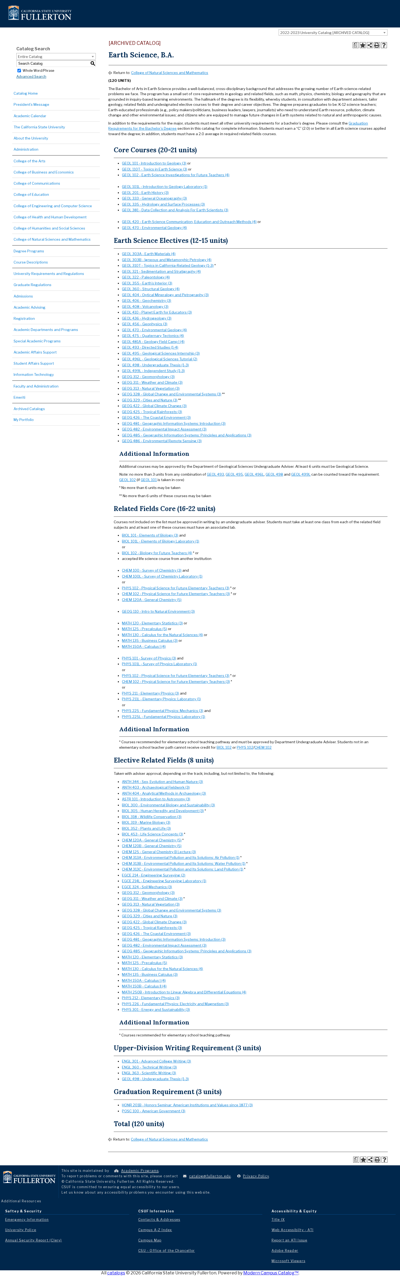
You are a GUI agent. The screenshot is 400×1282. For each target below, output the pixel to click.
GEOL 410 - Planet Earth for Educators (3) (157, 312)
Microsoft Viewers (288, 1261)
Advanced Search (31, 76)
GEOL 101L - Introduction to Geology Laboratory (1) (164, 186)
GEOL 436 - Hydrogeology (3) (146, 318)
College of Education (31, 194)
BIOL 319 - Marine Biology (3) (146, 822)
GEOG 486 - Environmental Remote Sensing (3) (162, 441)
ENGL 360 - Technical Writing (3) (149, 1067)
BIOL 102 (224, 747)
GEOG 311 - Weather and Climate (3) (152, 382)
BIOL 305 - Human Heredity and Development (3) (163, 811)
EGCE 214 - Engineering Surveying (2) (153, 875)
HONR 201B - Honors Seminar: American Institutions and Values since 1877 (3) (187, 1105)
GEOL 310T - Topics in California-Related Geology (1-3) (168, 265)
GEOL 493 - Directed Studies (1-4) (150, 347)
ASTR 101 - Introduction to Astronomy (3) (156, 799)
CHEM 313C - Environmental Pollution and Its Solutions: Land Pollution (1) (182, 869)
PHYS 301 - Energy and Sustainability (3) (156, 1009)
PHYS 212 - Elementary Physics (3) (151, 998)
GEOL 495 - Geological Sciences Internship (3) (161, 353)
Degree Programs (29, 251)
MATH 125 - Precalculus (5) (144, 629)
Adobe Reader (285, 1251)
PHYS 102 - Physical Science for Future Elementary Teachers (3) (175, 588)
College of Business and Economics (44, 172)
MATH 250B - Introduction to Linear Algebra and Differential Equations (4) (184, 992)
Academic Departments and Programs (46, 329)
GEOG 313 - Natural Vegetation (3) (151, 388)
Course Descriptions (31, 262)
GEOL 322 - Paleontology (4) (146, 277)
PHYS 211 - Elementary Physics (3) (150, 693)
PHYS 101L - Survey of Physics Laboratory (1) (159, 664)
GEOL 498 (274, 474)
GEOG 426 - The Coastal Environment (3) (156, 417)
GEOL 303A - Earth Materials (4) (149, 254)
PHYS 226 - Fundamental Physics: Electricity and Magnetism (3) (175, 1004)
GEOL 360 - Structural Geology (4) (151, 289)
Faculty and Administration (36, 386)
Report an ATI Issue (289, 1240)
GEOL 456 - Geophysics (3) (144, 324)
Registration (24, 318)
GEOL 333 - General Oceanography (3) (154, 198)
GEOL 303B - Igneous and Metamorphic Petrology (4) (166, 260)
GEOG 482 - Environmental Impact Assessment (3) (164, 429)
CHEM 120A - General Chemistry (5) (151, 599)
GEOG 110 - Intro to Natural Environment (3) (158, 611)
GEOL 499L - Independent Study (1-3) (153, 371)
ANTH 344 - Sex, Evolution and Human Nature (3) (162, 781)
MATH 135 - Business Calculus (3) (150, 640)
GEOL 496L (254, 474)
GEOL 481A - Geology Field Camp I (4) (153, 341)
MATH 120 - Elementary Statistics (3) (152, 623)
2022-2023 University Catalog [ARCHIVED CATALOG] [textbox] (324, 32)
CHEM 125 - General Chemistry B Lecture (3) (159, 852)
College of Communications (37, 183)
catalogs (116, 1272)
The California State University (39, 127)
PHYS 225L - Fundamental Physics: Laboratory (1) (163, 716)
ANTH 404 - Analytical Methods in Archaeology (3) (164, 793)
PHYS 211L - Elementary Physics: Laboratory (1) (161, 699)
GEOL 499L (300, 474)
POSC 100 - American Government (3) (153, 1111)
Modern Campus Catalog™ (271, 1272)
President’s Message (31, 104)
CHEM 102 (263, 747)
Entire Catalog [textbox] (30, 56)
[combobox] (333, 32)
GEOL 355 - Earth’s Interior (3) (147, 283)
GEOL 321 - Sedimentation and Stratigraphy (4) (161, 271)
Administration (26, 149)
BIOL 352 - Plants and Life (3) (146, 828)
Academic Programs (140, 1171)
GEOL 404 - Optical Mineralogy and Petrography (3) (165, 295)
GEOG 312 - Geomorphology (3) (148, 376)
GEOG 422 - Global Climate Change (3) (154, 406)
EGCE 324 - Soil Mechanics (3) (147, 887)
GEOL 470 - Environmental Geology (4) (154, 227)
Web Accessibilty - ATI (292, 1230)
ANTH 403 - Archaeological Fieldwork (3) (156, 787)
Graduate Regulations (32, 285)
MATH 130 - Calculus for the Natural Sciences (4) (162, 635)
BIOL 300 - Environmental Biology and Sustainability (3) (168, 805)
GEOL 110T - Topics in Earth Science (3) (154, 169)
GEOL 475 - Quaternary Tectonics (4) (153, 335)
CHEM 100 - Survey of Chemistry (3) (151, 570)
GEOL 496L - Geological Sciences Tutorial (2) (159, 359)
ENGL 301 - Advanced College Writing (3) (156, 1061)
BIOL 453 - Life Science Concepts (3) (152, 834)
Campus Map (149, 1240)
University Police (20, 1230)
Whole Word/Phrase (38, 70)
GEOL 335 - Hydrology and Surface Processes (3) (163, 204)
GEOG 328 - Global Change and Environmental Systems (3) (171, 394)
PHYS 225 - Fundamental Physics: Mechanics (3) (162, 710)
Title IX (278, 1220)
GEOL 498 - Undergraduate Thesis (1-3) (155, 365)
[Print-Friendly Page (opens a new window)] (377, 45)
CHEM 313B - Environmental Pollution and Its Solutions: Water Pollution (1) (183, 863)
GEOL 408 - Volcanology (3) (145, 306)
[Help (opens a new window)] (384, 45)
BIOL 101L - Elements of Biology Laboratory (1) (160, 541)
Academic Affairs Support (35, 352)
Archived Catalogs (29, 409)
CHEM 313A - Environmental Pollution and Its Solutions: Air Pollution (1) (180, 857)
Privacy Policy (256, 1176)
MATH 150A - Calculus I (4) (144, 646)
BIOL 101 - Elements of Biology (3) (150, 535)
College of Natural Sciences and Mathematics (52, 239)
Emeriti (19, 397)
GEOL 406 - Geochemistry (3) (146, 300)
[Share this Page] (370, 45)
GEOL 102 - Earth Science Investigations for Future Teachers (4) (175, 175)
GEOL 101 (149, 480)
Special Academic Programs (37, 341)
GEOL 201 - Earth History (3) (145, 192)
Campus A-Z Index (155, 1230)
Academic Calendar (30, 116)
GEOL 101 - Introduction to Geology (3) (154, 163)
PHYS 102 (245, 747)
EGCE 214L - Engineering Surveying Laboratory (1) (164, 881)
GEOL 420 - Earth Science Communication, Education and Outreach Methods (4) (189, 221)
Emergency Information (27, 1220)
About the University (31, 138)
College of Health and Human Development (50, 217)
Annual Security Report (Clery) (33, 1240)
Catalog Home (26, 93)
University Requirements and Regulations (49, 273)
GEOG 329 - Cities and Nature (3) (149, 400)
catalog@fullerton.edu (210, 1176)
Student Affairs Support (34, 363)
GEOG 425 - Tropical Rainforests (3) (152, 412)
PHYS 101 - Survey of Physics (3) (149, 658)
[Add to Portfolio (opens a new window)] (363, 45)
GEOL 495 (234, 474)
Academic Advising (29, 307)
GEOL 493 (215, 474)
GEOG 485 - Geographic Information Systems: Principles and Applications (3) (186, 435)
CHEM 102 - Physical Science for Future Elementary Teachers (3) (176, 594)
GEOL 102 (127, 480)
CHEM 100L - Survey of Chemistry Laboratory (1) (162, 576)
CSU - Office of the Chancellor (166, 1251)
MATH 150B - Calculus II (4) (144, 986)
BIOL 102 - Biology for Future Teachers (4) (157, 553)
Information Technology (34, 374)
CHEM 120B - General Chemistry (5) (151, 846)
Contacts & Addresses (159, 1220)
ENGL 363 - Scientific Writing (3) (149, 1073)
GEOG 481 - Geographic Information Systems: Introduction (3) (174, 423)
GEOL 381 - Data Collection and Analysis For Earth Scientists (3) (175, 210)
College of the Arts (29, 161)
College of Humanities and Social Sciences (49, 228)
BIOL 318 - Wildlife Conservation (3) (151, 817)
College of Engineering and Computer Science (53, 206)
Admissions (23, 296)
